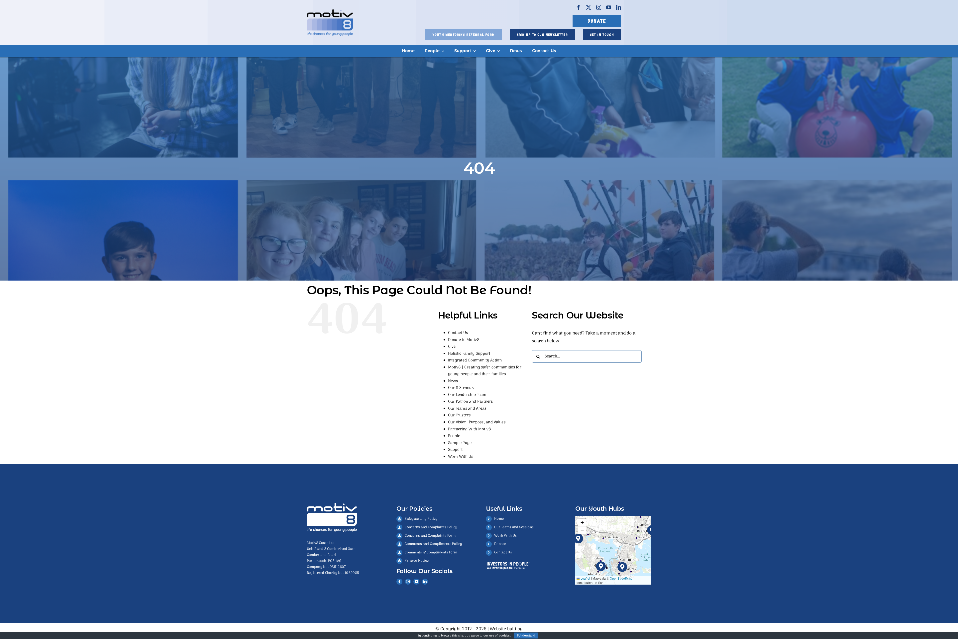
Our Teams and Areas (467, 408)
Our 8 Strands (461, 388)
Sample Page (460, 443)
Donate (500, 544)
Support (455, 450)
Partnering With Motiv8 (469, 429)
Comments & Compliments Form (431, 552)
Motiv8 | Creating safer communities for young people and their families (485, 371)
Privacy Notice (417, 561)
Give (452, 346)
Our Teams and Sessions (514, 527)
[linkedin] (618, 7)
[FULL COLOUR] (330, 11)
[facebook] (578, 7)
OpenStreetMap (621, 578)
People (454, 436)
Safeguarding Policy (421, 519)
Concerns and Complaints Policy (431, 527)
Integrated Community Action (475, 360)
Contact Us (458, 333)
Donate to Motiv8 (463, 340)
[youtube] (608, 7)
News (453, 381)
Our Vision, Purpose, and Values (476, 422)
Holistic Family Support (469, 353)
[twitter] (588, 7)
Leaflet (585, 578)
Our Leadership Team (467, 395)
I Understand (526, 635)
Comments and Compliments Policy (433, 544)
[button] (622, 567)
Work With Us (460, 457)
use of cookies (499, 635)
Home (499, 519)
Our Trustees (459, 415)
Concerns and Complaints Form (430, 536)
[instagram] (598, 7)
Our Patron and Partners (470, 401)
